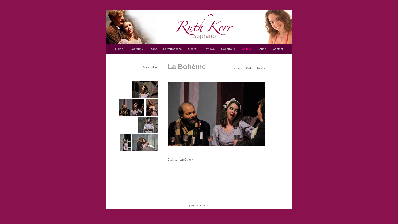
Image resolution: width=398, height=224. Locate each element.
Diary (153, 48)
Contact (278, 48)
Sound (262, 48)
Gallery (246, 48)
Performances (175, 48)
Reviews (209, 48)
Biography (136, 48)
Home (119, 48)
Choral (192, 48)
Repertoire (228, 48)
